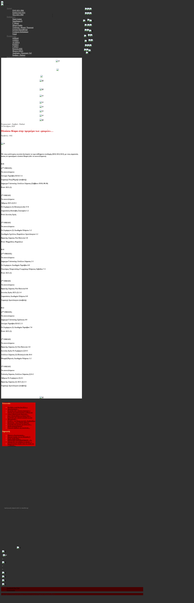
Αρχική (9, 8)
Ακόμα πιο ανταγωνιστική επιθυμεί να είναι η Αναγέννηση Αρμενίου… (20, 413)
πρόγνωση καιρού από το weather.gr (16, 508)
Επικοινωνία (11, 590)
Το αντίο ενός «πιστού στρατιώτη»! (19, 411)
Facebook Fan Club (13, 588)
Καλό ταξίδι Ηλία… (14, 438)
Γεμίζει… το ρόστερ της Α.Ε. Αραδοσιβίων (21, 421)
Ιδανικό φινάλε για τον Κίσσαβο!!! (19, 437)
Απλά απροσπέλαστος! (15, 426)
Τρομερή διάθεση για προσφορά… (19, 428)
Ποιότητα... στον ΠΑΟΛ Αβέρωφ (18, 422)
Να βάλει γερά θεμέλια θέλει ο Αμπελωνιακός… (18, 408)
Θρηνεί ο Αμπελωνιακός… (16, 435)
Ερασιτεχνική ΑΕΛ (18, 13)
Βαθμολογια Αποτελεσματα (16, 57)
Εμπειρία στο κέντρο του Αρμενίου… (20, 424)
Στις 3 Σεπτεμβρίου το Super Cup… (19, 416)
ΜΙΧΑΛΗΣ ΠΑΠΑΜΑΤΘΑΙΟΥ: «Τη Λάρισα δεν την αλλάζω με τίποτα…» (20, 441)
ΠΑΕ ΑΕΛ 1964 (18, 10)
